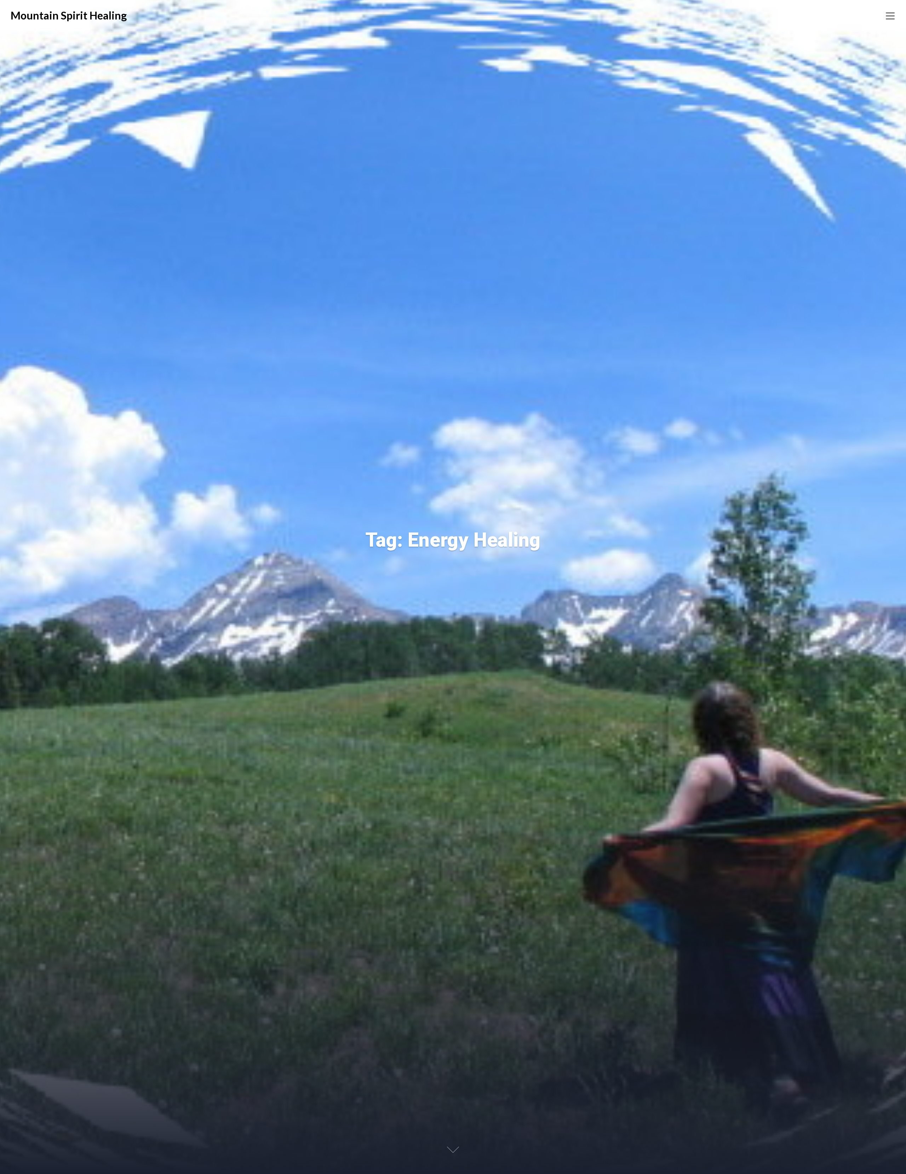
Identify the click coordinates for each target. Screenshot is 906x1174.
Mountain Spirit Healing (69, 15)
